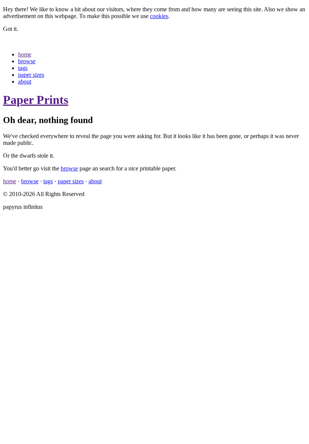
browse (26, 61)
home (24, 54)
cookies (159, 16)
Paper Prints (35, 99)
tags (23, 68)
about (24, 81)
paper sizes (31, 74)
